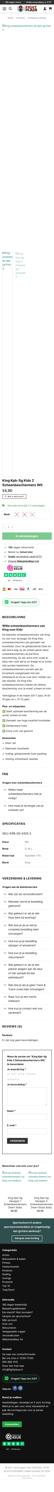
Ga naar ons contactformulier (19, 1354)
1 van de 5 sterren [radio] (7, 1074)
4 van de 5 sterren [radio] (31, 1074)
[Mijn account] (45, 8)
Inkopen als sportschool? (16, 1316)
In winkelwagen (27, 536)
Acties (5, 1255)
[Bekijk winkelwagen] (50, 8)
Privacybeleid (38, 1476)
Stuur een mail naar (13, 1365)
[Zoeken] (10, 9)
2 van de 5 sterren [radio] (13, 1074)
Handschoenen (10, 1266)
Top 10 (6, 1285)
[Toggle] (5, 790)
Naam (11, 1110)
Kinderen (7, 1270)
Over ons (7, 1323)
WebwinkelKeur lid (12, 1339)
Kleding (6, 1274)
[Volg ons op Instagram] (20, 1388)
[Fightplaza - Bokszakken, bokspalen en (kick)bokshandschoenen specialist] (27, 9)
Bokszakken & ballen (14, 1258)
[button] (4, 9)
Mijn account (9, 1320)
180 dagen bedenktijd (14, 1304)
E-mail (11, 1125)
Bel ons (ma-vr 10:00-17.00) (17, 1358)
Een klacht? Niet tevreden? (17, 1312)
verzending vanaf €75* (25, 556)
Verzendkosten (10, 1335)
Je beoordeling (17, 1084)
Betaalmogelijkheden (14, 1308)
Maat (7, 514)
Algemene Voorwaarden (19, 1476)
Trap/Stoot (8, 1289)
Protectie (20, 18)
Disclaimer (27, 1478)
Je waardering (16, 1069)
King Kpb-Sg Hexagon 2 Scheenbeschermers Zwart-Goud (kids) (41, 1202)
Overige (6, 1278)
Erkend (23, 561)
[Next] (47, 136)
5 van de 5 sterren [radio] (12, 1079)
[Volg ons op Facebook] (14, 1388)
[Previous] (7, 136)
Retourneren (9, 1327)
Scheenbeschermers (37, 18)
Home (10, 18)
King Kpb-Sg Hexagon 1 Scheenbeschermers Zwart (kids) (15, 1202)
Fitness (6, 1262)
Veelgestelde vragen (13, 1331)
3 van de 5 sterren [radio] (21, 1074)
